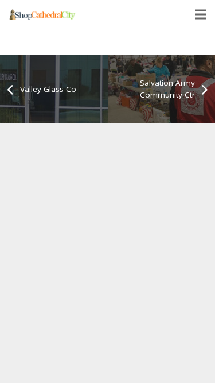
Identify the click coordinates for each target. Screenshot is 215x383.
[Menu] (200, 14)
